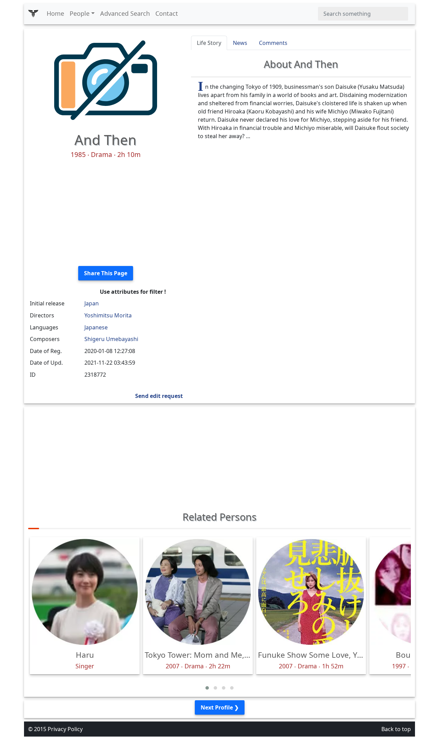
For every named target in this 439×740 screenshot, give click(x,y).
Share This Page (105, 273)
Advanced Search (125, 13)
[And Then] (105, 79)
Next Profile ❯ (220, 707)
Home (55, 13)
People (80, 13)
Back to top (396, 729)
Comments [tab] (273, 43)
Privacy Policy (65, 729)
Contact (166, 13)
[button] (207, 687)
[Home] (33, 14)
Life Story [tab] (209, 43)
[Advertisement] (105, 212)
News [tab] (240, 43)
